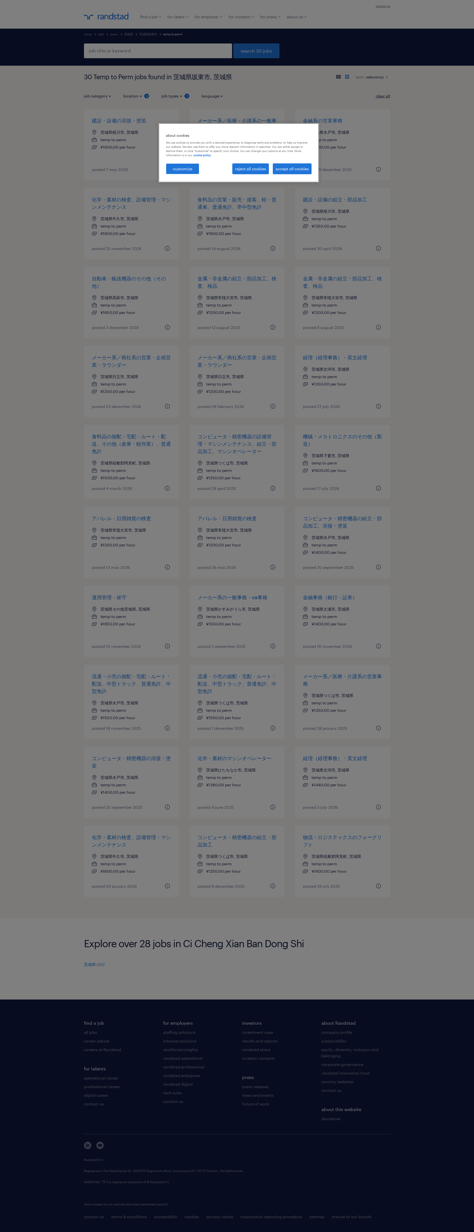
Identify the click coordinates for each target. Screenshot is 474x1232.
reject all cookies (250, 168)
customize (182, 168)
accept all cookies (292, 168)
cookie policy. (202, 155)
